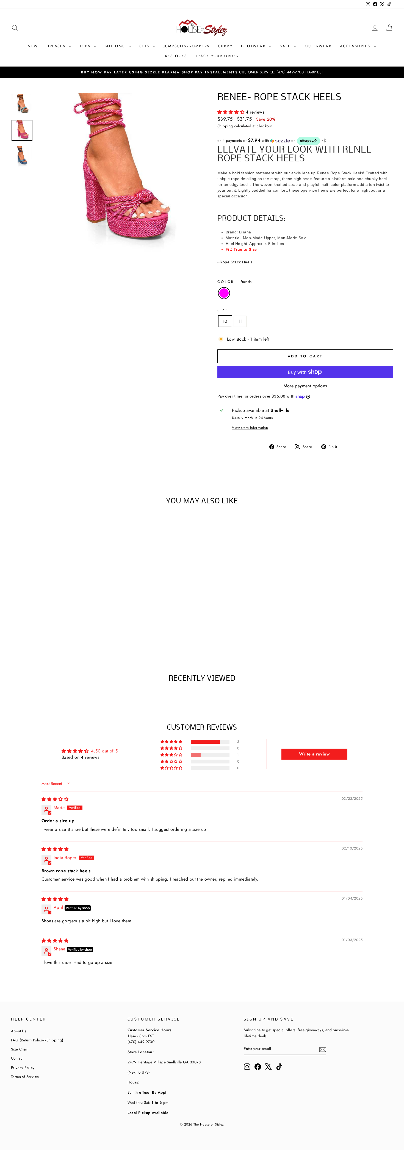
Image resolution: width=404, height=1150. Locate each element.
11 (240, 321)
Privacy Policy (23, 1067)
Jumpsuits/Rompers (187, 46)
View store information (250, 427)
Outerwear (318, 46)
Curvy (225, 46)
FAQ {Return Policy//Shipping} (37, 1040)
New (33, 46)
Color (234, 281)
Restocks (176, 56)
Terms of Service (25, 1076)
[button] (231, 112)
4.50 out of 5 (104, 751)
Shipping (225, 126)
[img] (54, 799)
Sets (145, 46)
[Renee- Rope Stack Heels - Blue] (64, 630)
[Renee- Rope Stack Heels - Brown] (49, 630)
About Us (18, 1031)
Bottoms (116, 46)
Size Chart (19, 1049)
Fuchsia (223, 293)
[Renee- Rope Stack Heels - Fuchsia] (56, 630)
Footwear (254, 46)
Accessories (356, 46)
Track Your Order (217, 56)
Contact (17, 1058)
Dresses (56, 46)
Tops (86, 46)
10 (225, 321)
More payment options (305, 386)
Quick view (56, 603)
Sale (286, 46)
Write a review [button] (314, 754)
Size (222, 310)
